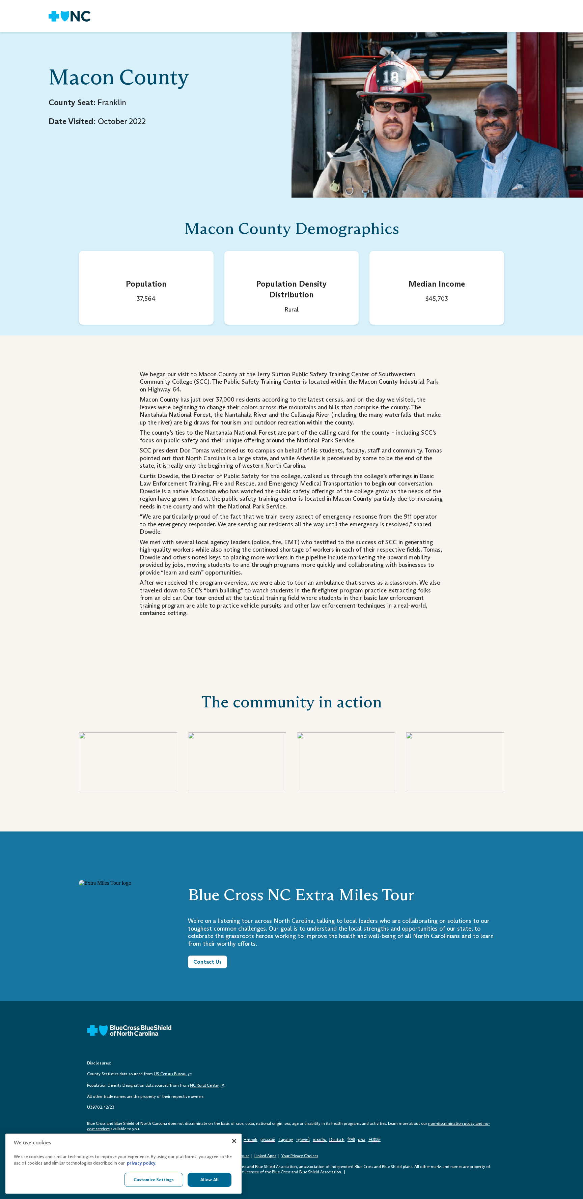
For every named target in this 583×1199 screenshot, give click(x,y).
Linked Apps (265, 1155)
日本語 (374, 1139)
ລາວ (361, 1139)
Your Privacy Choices (299, 1155)
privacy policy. (141, 1163)
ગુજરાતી (303, 1139)
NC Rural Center (204, 1085)
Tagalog (285, 1139)
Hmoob (250, 1139)
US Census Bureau (170, 1074)
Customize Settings (154, 1179)
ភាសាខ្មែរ (320, 1139)
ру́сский (267, 1139)
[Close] (234, 1141)
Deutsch (336, 1139)
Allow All (209, 1179)
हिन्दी (351, 1139)
